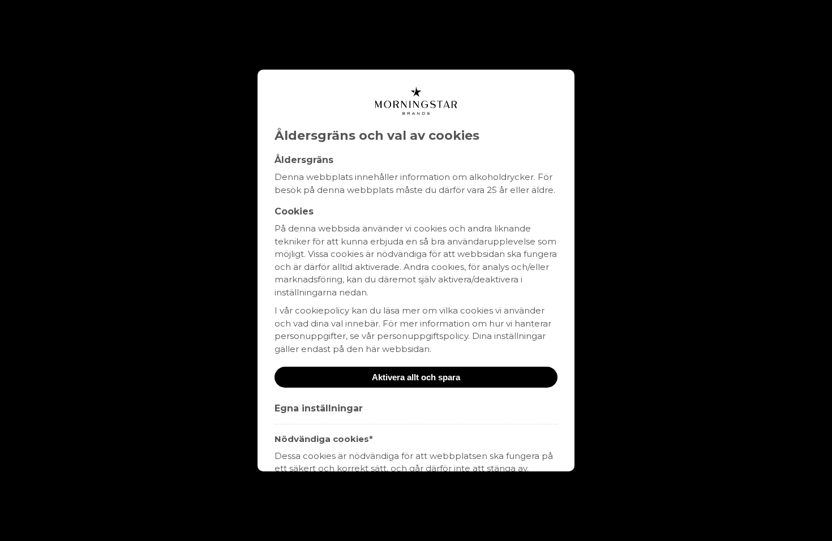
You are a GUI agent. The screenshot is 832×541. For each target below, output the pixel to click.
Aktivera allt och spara (416, 377)
